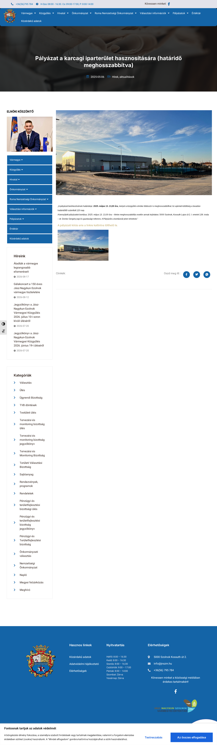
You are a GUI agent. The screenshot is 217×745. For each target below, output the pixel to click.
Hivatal (61, 13)
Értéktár (196, 13)
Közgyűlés (45, 13)
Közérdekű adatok (31, 21)
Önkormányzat (80, 13)
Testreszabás (153, 737)
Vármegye (27, 13)
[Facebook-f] (175, 691)
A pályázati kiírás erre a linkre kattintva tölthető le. (88, 225)
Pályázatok (179, 13)
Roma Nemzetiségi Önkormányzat (114, 13)
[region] (108, 734)
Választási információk (153, 13)
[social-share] (186, 274)
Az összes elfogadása (191, 737)
